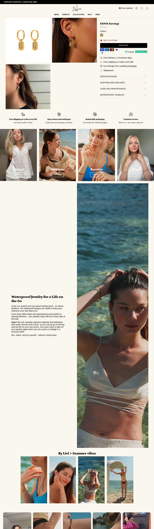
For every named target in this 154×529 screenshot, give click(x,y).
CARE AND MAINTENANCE (113, 89)
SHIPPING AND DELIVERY (112, 82)
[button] (56, 14)
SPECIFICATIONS (108, 76)
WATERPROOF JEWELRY (112, 95)
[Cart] (147, 8)
